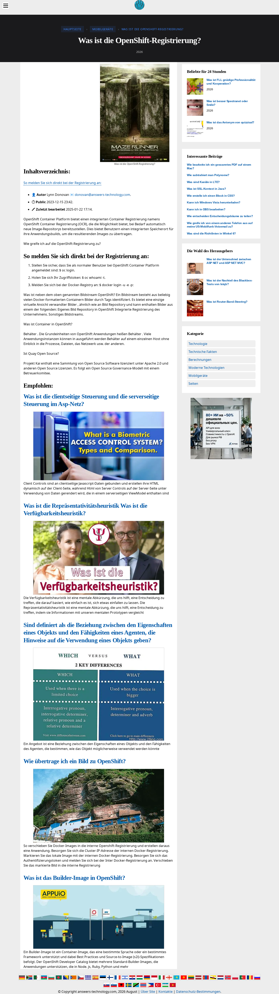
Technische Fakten (203, 351)
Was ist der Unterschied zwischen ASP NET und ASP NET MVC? (228, 261)
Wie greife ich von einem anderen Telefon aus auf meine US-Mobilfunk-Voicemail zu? (219, 224)
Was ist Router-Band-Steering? (227, 301)
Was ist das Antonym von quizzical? (230, 122)
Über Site (148, 991)
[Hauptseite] (139, 4)
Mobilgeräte (198, 375)
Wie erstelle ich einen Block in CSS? (211, 195)
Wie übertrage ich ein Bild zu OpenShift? (74, 761)
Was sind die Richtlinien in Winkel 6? (211, 233)
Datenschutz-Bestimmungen (198, 991)
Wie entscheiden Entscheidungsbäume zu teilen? (220, 216)
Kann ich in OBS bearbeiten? (206, 209)
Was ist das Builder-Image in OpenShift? (74, 877)
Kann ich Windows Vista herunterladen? (213, 202)
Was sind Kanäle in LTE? (203, 182)
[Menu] (5, 5)
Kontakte (165, 991)
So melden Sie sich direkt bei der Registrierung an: (62, 183)
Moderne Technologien (206, 367)
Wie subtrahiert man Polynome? (208, 175)
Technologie (198, 343)
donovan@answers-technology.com (102, 194)
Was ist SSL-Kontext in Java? (206, 188)
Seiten (193, 383)
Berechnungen (200, 359)
